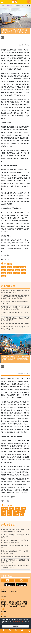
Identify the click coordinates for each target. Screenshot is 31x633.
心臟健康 (11, 604)
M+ (22, 515)
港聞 (2, 37)
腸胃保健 (18, 604)
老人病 (9, 606)
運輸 (18, 270)
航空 (3, 270)
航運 (24, 273)
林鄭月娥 (22, 267)
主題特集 (17, 5)
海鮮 (24, 270)
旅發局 (16, 515)
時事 (23, 5)
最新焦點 (3, 592)
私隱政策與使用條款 (18, 621)
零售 (18, 509)
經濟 (12, 509)
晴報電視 (9, 5)
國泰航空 (16, 273)
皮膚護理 (15, 606)
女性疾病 (3, 606)
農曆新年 (10, 270)
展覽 (3, 512)
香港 (9, 267)
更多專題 (22, 606)
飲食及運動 (10, 602)
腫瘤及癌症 (4, 604)
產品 (15, 267)
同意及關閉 (15, 626)
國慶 (9, 515)
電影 (24, 509)
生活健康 (18, 602)
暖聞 (16, 592)
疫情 (3, 267)
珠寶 (3, 273)
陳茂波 (22, 512)
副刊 (28, 5)
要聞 (8, 592)
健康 (3, 5)
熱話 (12, 592)
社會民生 (5, 509)
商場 (9, 512)
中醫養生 (24, 602)
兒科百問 (24, 604)
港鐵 (15, 512)
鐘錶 (9, 273)
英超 (3, 515)
